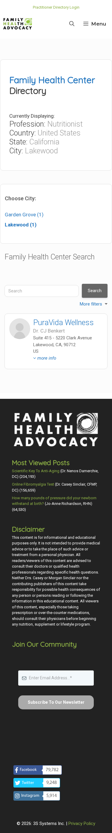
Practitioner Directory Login (56, 7)
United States (59, 133)
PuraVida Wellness (63, 322)
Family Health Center (52, 80)
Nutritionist (65, 124)
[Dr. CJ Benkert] (19, 328)
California (44, 142)
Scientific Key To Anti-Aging (35, 471)
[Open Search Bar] (72, 24)
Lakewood (41, 151)
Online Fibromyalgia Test (33, 484)
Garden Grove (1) (24, 215)
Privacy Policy (81, 823)
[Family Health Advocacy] (17, 24)
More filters (91, 304)
